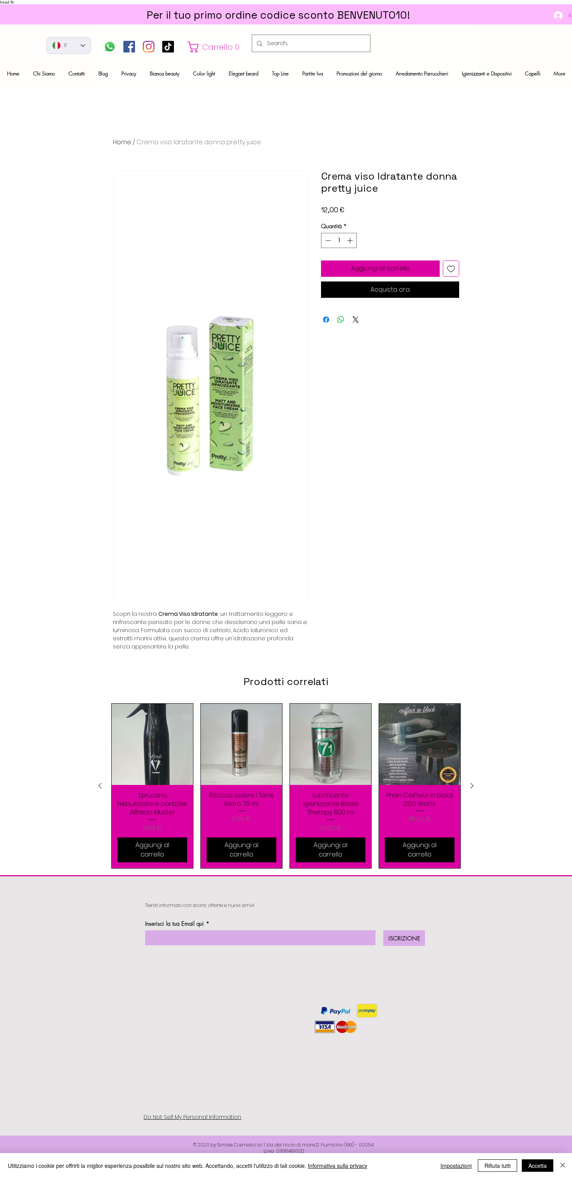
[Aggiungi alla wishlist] (451, 268)
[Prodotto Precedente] (100, 785)
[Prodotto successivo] (472, 785)
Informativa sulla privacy (337, 1165)
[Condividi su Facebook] (326, 319)
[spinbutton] (339, 240)
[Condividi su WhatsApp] (341, 319)
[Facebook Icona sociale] (129, 46)
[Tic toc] (168, 46)
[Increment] (351, 240)
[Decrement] (327, 240)
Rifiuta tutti (497, 1165)
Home (122, 142)
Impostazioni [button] (456, 1165)
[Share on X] (355, 319)
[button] (216, 47)
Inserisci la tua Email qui (174, 924)
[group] (286, 786)
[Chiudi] (562, 1165)
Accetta (537, 1165)
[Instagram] (148, 46)
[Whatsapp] (110, 46)
